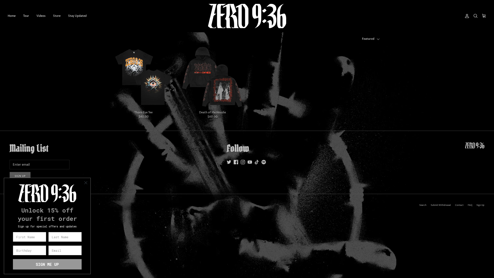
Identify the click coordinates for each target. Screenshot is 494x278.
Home (12, 16)
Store (57, 16)
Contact (459, 205)
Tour (26, 16)
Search (422, 205)
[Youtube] (250, 162)
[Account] (466, 16)
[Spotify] (263, 162)
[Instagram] (243, 162)
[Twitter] (229, 162)
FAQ (470, 205)
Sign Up (480, 205)
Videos (41, 16)
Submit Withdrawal (441, 205)
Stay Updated (77, 16)
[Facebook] (236, 162)
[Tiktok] (257, 162)
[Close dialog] (85, 182)
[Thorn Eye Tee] (143, 77)
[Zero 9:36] (247, 16)
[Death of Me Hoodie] (212, 77)
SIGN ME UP (47, 264)
